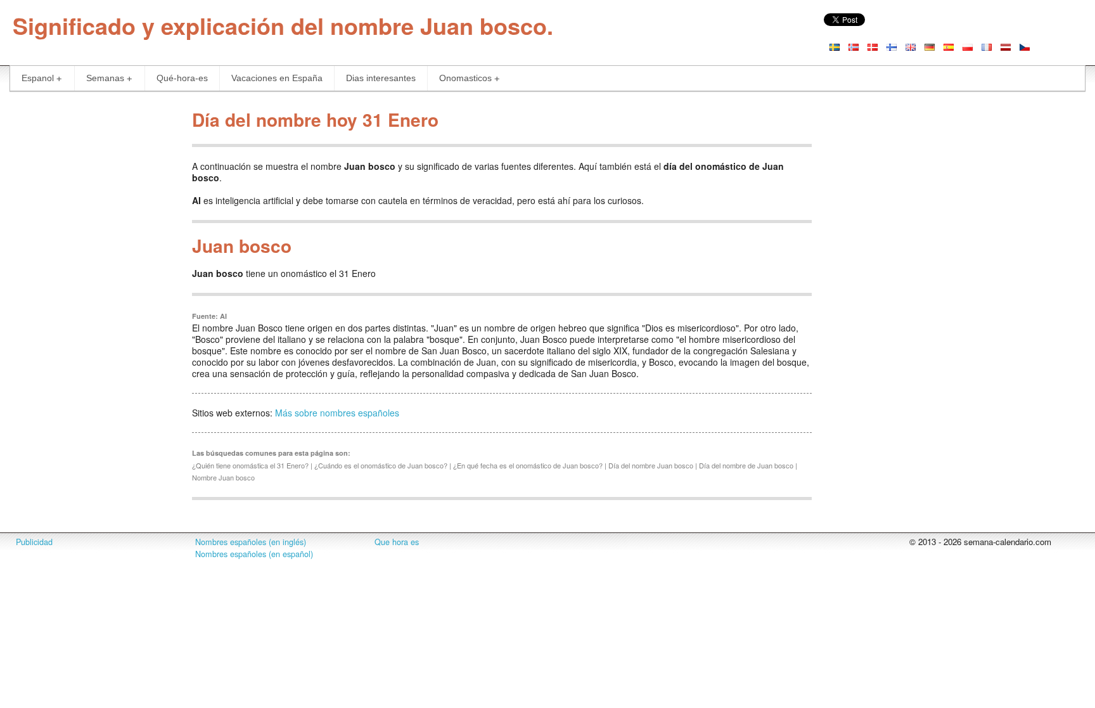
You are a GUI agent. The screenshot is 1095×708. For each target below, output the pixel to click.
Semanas (105, 78)
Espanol (38, 78)
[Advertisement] (91, 294)
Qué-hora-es (182, 78)
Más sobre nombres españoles (337, 412)
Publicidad (34, 542)
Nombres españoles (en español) (254, 554)
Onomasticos (465, 78)
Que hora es (397, 542)
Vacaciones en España (277, 78)
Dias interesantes (381, 78)
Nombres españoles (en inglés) (250, 542)
